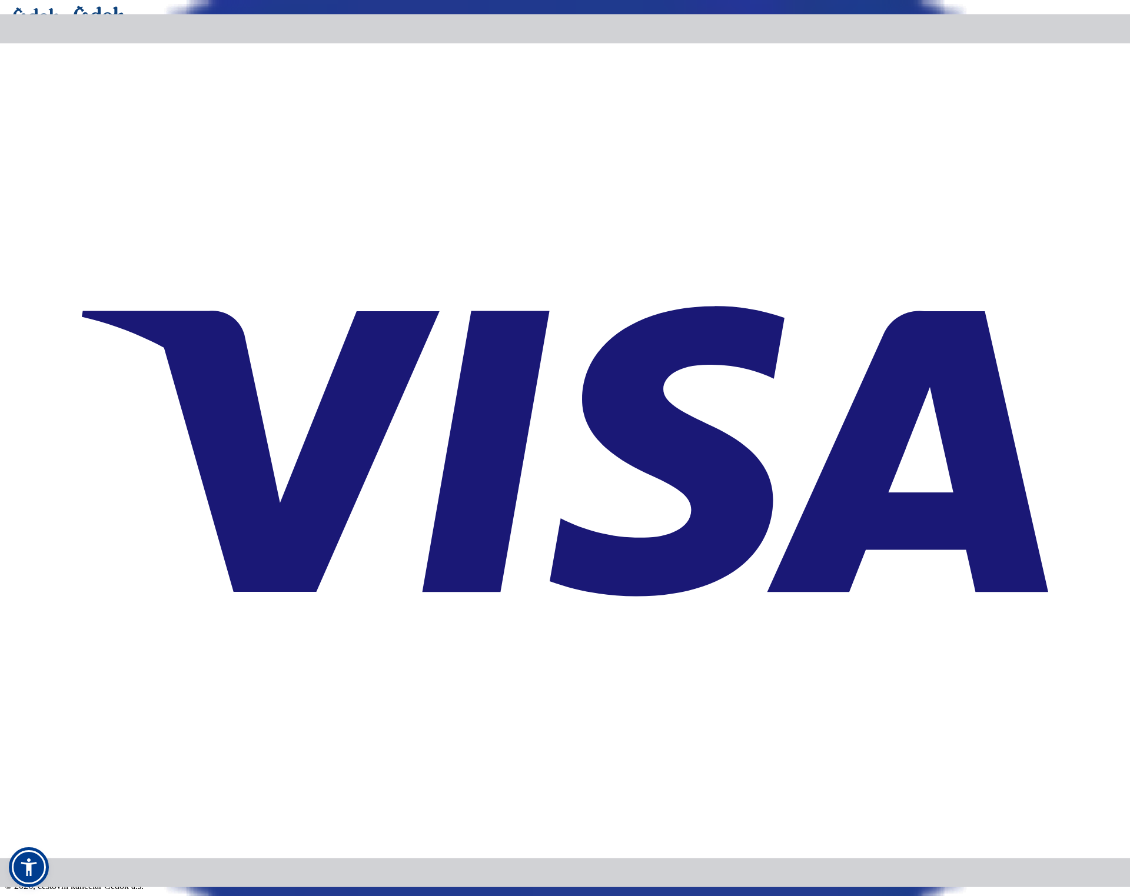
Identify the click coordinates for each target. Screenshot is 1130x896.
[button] (29, 867)
